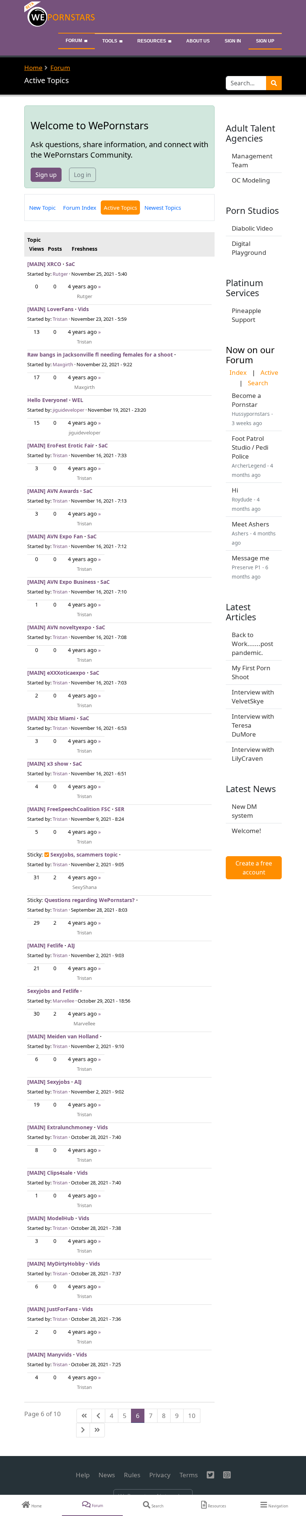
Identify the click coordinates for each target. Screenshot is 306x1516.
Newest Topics (162, 207)
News (107, 1475)
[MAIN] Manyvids (49, 1354)
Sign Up (265, 41)
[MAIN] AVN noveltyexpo (59, 627)
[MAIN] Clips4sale (49, 1172)
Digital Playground (249, 248)
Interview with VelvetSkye (253, 696)
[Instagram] (227, 1475)
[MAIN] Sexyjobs (48, 1081)
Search (258, 383)
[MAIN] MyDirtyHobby (56, 1263)
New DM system (244, 811)
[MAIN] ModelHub (50, 1218)
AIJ (71, 945)
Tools (109, 41)
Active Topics (120, 207)
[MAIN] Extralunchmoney (60, 1127)
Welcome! (246, 830)
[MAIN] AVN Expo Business (61, 581)
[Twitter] (210, 1475)
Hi (235, 490)
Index (238, 372)
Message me (250, 558)
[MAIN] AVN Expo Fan (55, 536)
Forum (74, 40)
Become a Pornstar (246, 400)
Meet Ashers (250, 524)
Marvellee (63, 1000)
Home (33, 67)
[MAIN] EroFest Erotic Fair (60, 445)
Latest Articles (241, 612)
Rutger (60, 273)
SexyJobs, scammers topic (84, 854)
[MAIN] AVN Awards (53, 490)
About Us (198, 41)
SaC (70, 264)
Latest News (251, 789)
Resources (151, 41)
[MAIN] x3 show (47, 763)
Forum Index (79, 207)
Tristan (60, 319)
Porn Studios (252, 210)
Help (83, 1475)
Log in (82, 175)
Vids (83, 309)
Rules (132, 1475)
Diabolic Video (252, 228)
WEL (77, 399)
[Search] (274, 83)
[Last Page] (97, 1430)
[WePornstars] (60, 16)
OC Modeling (251, 180)
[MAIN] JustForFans (52, 1309)
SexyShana (84, 887)
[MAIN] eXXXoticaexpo (56, 672)
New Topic (42, 207)
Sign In (233, 41)
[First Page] (84, 1416)
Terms (188, 1475)
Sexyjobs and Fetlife (53, 990)
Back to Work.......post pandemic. (252, 643)
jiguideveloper (68, 409)
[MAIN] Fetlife (45, 945)
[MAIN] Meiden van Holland (63, 1036)
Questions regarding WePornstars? (89, 899)
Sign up (46, 175)
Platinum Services (244, 288)
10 (192, 1415)
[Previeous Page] (98, 1416)
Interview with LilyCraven (253, 754)
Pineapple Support (246, 315)
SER (119, 809)
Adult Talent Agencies (250, 133)
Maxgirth (63, 364)
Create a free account (253, 867)
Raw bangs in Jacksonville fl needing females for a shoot (100, 354)
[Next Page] (83, 1430)
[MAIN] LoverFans (50, 309)
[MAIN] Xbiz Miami (51, 718)
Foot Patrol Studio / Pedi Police (250, 447)
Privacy (160, 1475)
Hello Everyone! (47, 399)
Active (269, 372)
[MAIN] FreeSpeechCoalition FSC (68, 809)
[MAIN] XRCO (44, 264)
